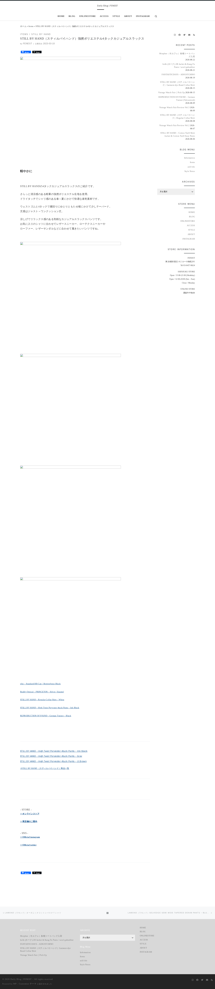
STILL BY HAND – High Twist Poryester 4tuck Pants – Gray (51, 756)
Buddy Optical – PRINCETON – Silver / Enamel (42, 692)
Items (30, 26)
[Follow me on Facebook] (179, 35)
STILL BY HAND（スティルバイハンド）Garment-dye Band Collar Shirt (177, 83)
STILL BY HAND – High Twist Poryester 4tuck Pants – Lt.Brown (53, 761)
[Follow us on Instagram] (175, 35)
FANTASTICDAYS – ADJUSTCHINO (178, 74)
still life (191, 167)
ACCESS (191, 225)
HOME (192, 212)
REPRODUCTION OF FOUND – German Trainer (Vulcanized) (176, 98)
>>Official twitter (28, 845)
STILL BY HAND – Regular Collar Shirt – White (42, 699)
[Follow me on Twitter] (184, 35)
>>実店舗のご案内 (28, 821)
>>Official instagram (30, 837)
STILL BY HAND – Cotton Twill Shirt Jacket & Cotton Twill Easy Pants (177, 134)
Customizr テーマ (27, 984)
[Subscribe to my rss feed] (194, 35)
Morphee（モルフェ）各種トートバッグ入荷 (177, 55)
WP (15, 984)
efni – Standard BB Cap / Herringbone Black (40, 683)
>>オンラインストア (29, 814)
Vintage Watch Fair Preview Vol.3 (174, 107)
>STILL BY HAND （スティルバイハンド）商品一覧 (44, 768)
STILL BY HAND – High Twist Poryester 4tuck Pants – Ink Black (49, 707)
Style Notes (189, 171)
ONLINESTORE (187, 221)
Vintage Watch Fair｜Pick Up (171, 92)
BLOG (192, 216)
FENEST (27, 43)
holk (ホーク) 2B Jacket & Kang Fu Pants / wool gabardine (179, 65)
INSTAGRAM (188, 239)
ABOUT (191, 234)
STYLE (191, 230)
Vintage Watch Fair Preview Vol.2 (174, 125)
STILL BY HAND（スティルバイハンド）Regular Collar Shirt (177, 116)
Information (189, 158)
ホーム (23, 26)
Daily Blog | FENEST (21, 979)
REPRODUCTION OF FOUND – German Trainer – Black (45, 715)
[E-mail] (189, 35)
